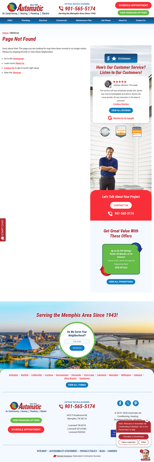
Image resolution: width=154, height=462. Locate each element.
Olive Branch (70, 378)
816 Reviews (124, 58)
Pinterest (136, 403)
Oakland (138, 375)
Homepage (18, 58)
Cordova (49, 375)
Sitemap (17, 72)
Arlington (13, 375)
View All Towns (77, 385)
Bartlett (24, 375)
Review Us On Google (123, 118)
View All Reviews (121, 110)
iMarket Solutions (64, 456)
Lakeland (101, 375)
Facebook (120, 403)
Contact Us (9, 68)
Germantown (62, 375)
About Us (20, 63)
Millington (126, 375)
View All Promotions (121, 281)
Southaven (84, 378)
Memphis (113, 375)
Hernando (76, 375)
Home (5, 33)
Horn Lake (89, 375)
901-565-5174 (80, 9)
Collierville (36, 375)
